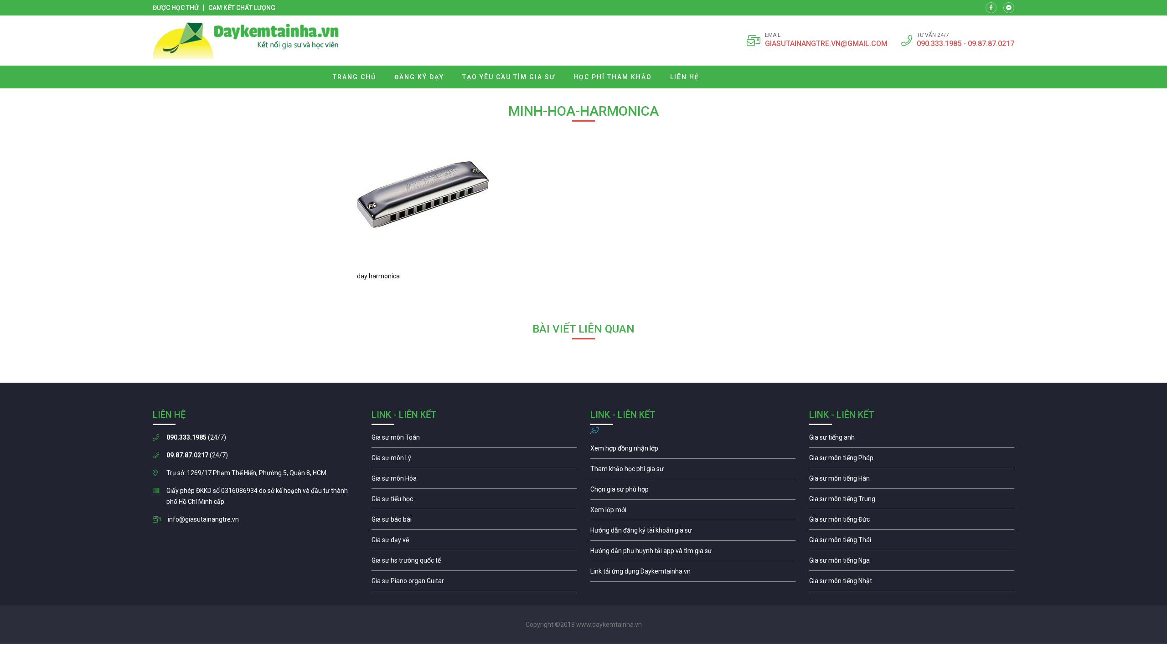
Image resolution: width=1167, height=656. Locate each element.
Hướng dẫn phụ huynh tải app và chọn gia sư (692, 553)
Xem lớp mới (692, 512)
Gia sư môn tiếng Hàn (911, 480)
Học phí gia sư (692, 471)
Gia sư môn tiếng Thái (911, 542)
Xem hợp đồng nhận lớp (692, 450)
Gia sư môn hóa (474, 480)
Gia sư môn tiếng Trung (911, 501)
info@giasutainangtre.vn (203, 519)
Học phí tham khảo (612, 77)
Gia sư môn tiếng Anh (911, 439)
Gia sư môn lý (474, 460)
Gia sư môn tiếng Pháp (911, 460)
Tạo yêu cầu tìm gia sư (508, 77)
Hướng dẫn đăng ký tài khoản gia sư (692, 532)
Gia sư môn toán (474, 439)
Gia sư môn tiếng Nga (692, 573)
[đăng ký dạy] (246, 40)
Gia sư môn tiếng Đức (911, 521)
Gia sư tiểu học (474, 501)
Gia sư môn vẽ (474, 542)
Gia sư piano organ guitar (474, 583)
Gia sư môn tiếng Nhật (911, 583)
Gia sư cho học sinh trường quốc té (474, 562)
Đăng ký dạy (419, 77)
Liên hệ (684, 77)
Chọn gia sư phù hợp (692, 491)
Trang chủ (354, 77)
